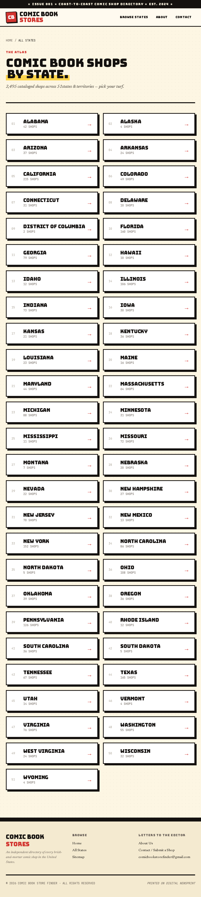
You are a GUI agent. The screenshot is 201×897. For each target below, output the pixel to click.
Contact (184, 17)
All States (79, 850)
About (162, 17)
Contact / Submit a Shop (156, 850)
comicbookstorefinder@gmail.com (164, 857)
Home (9, 40)
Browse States (134, 17)
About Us (145, 843)
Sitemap (78, 857)
